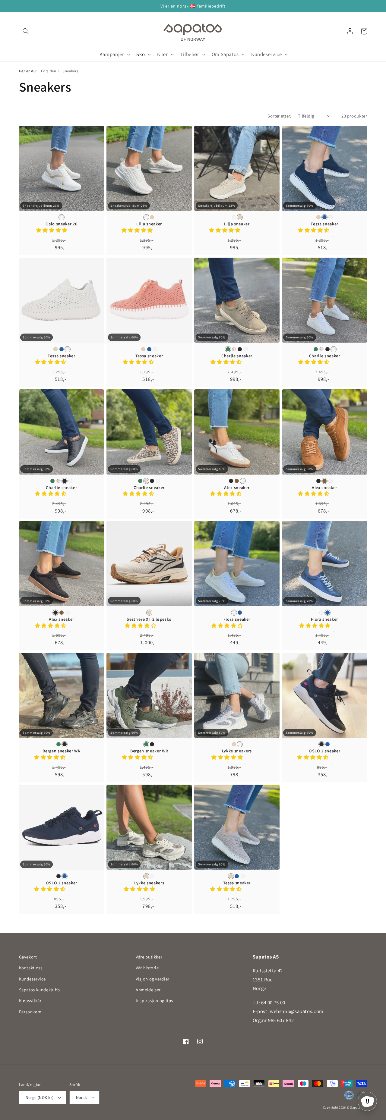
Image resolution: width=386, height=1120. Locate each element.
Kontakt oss (31, 968)
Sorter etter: (279, 116)
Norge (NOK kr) (40, 1097)
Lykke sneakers (237, 751)
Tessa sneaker (324, 224)
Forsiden (48, 71)
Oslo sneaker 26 (61, 224)
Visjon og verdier (152, 979)
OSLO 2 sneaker (324, 751)
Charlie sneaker (236, 356)
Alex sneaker (236, 487)
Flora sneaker (237, 619)
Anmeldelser (148, 990)
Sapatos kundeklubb (39, 990)
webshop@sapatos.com (297, 1011)
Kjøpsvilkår (30, 1000)
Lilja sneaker (149, 224)
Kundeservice (32, 979)
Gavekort (28, 957)
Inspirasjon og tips (154, 1000)
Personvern (30, 1012)
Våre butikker (149, 957)
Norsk (81, 1097)
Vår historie (147, 968)
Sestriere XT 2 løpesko (149, 619)
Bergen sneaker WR (61, 751)
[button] (26, 31)
